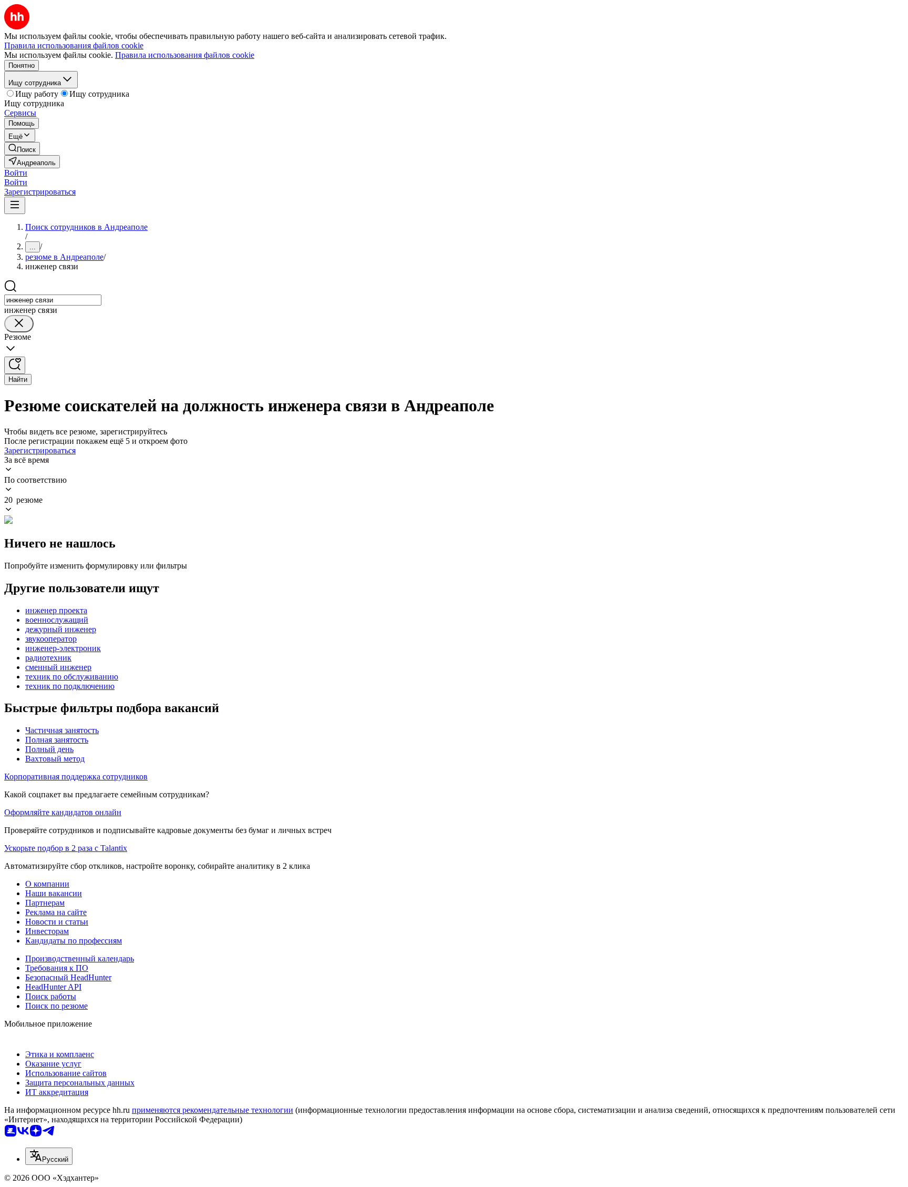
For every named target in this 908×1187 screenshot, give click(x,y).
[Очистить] (19, 323)
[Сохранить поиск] (14, 365)
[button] (15, 172)
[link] (22, 148)
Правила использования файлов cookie (184, 54)
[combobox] (52, 300)
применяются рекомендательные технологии (212, 1109)
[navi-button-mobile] (14, 205)
